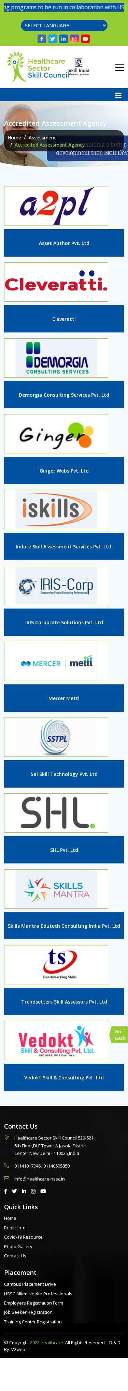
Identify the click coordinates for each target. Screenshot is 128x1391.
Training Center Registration (33, 1322)
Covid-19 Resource (23, 1237)
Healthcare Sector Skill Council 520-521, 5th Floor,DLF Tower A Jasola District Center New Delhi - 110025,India (54, 1145)
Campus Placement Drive (30, 1284)
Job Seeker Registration (28, 1312)
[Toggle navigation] (119, 67)
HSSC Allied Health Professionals (38, 1294)
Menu (119, 95)
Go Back (120, 1034)
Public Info (15, 1228)
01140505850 (56, 1166)
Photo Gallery (18, 1246)
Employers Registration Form (33, 1303)
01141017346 (27, 1166)
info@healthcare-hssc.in (39, 1179)
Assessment (42, 137)
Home (14, 137)
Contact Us (15, 1256)
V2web (18, 1349)
